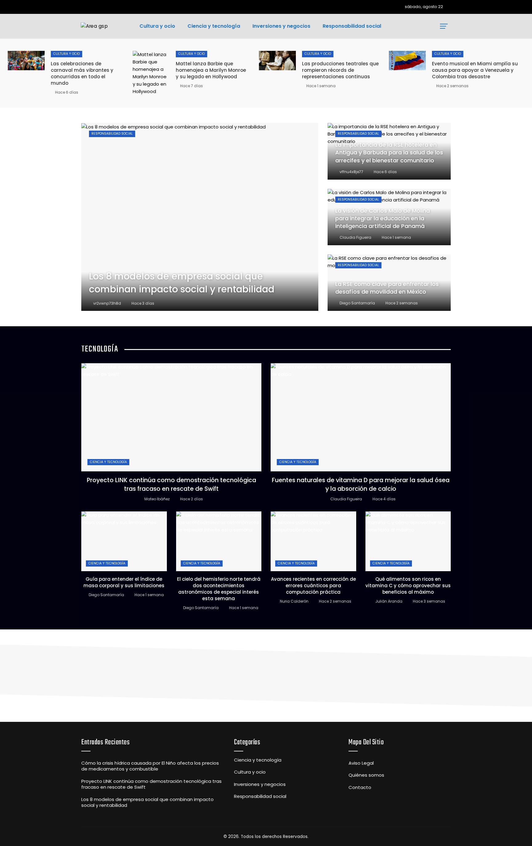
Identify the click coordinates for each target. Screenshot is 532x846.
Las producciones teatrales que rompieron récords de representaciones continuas (340, 70)
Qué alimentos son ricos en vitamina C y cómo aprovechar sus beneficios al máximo (408, 585)
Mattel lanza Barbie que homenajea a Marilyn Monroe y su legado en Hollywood (211, 70)
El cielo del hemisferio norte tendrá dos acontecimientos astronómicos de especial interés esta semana (218, 589)
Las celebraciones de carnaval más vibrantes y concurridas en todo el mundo (82, 73)
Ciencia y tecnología (108, 462)
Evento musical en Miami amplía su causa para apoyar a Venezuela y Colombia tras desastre (475, 70)
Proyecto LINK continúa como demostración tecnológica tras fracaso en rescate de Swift (171, 484)
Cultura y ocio (66, 53)
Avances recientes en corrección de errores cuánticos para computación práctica (313, 585)
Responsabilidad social (112, 133)
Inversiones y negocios (260, 784)
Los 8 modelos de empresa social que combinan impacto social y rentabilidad (147, 802)
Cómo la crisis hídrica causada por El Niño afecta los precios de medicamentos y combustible (150, 766)
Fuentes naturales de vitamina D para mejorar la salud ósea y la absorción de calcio (360, 484)
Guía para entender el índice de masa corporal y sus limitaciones (123, 582)
